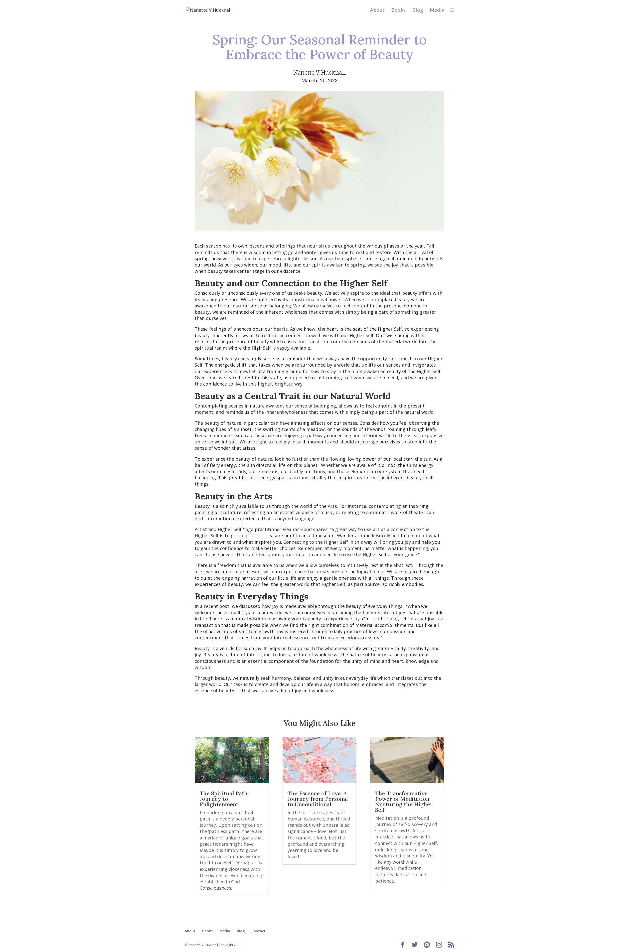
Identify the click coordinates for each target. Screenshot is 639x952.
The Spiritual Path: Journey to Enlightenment (224, 799)
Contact (258, 931)
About (377, 10)
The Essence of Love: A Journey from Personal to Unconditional (318, 799)
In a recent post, (213, 606)
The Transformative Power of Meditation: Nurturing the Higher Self (404, 801)
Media (437, 10)
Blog (417, 10)
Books (398, 10)
